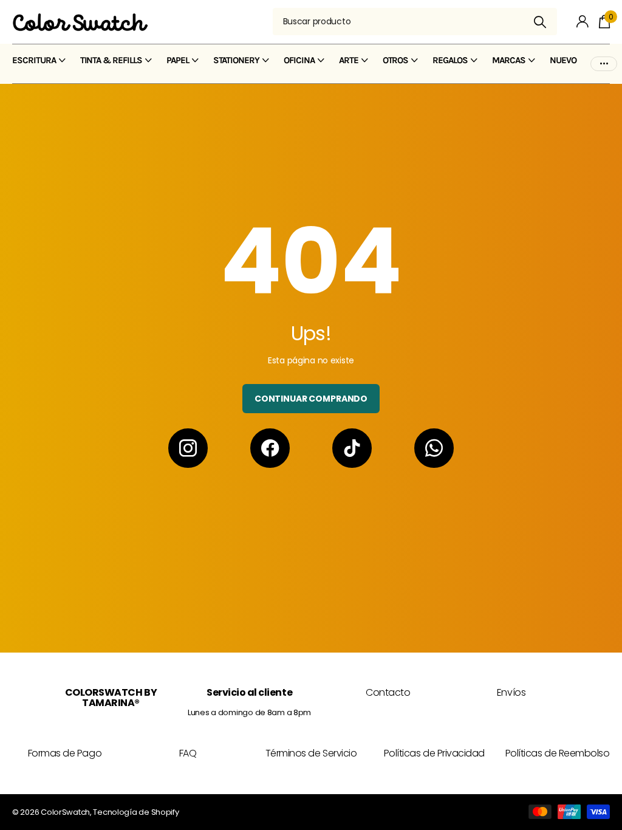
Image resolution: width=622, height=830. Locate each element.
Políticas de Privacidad (434, 753)
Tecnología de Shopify (136, 812)
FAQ (188, 753)
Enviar (540, 21)
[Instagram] (188, 448)
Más (603, 60)
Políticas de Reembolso (557, 753)
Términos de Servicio (311, 753)
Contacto (388, 692)
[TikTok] (352, 448)
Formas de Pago (64, 753)
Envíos (511, 692)
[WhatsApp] (434, 448)
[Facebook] (270, 448)
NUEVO (563, 60)
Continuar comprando (311, 399)
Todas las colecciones (39, 67)
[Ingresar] (582, 21)
